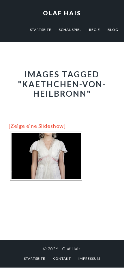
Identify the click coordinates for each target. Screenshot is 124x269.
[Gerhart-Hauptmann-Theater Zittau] (46, 156)
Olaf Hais (62, 13)
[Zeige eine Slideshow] (37, 126)
